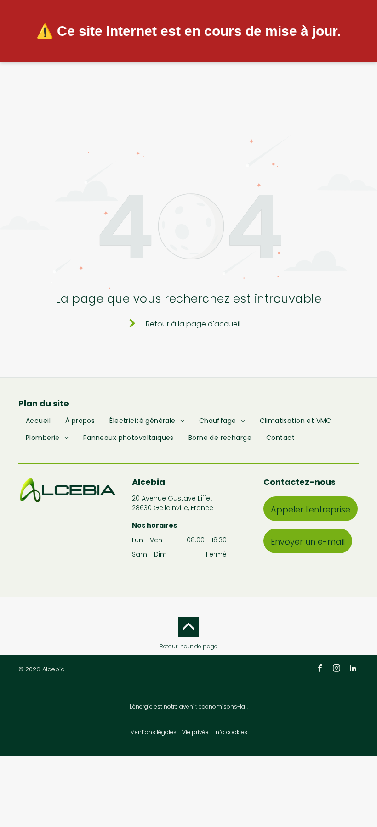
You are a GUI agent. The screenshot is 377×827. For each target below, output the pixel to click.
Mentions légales (153, 732)
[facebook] (320, 669)
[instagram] (336, 669)
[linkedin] (353, 669)
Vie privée (195, 732)
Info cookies (230, 732)
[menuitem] (38, 422)
